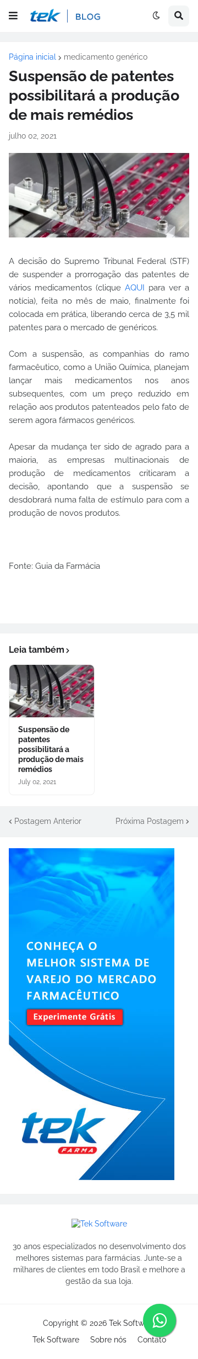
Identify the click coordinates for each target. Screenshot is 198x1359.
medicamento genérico (105, 57)
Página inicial (32, 57)
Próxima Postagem (150, 821)
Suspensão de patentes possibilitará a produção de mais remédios (51, 749)
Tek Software (132, 1323)
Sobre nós (108, 1339)
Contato (152, 1339)
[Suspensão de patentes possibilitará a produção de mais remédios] (51, 691)
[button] (13, 16)
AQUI (135, 288)
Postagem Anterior (47, 821)
